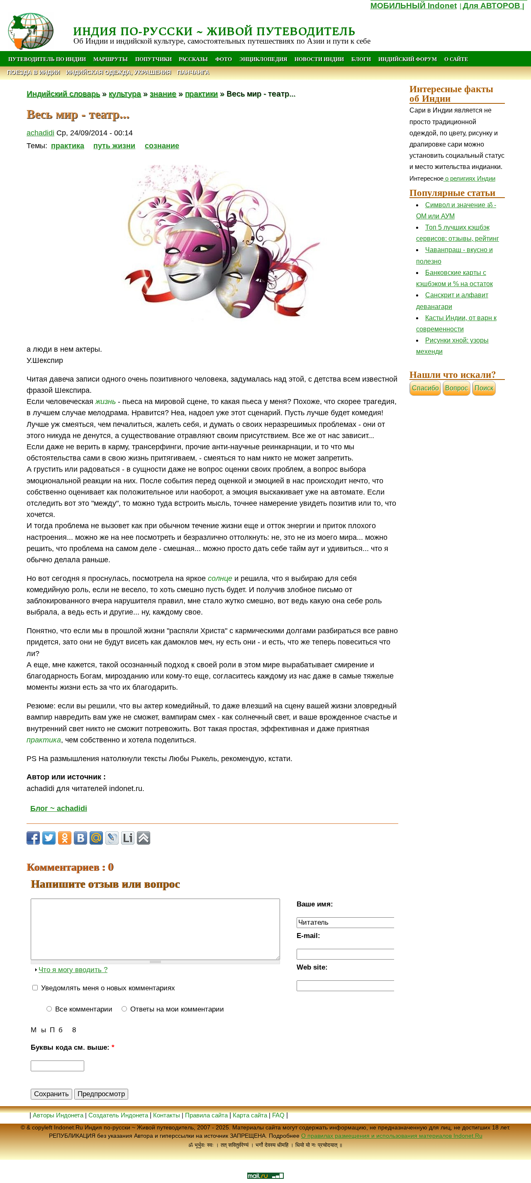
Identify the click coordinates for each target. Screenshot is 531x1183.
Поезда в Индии (33, 72)
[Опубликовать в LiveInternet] (127, 838)
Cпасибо (425, 388)
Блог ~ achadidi (58, 808)
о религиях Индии (469, 178)
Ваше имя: (315, 904)
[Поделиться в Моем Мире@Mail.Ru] (96, 838)
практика (67, 146)
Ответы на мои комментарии (176, 1009)
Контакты (167, 1115)
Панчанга (193, 72)
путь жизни (114, 146)
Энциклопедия (263, 59)
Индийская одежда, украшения (118, 72)
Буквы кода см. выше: (72, 1047)
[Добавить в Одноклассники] (64, 838)
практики (201, 93)
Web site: (312, 967)
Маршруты (110, 59)
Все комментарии (82, 1009)
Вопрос (456, 388)
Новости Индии (319, 59)
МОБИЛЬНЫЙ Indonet (413, 5)
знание (163, 93)
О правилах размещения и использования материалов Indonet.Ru (391, 1135)
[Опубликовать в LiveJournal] (112, 838)
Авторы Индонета (58, 1115)
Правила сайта (206, 1115)
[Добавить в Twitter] (49, 838)
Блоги (361, 59)
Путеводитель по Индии (47, 59)
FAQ (278, 1115)
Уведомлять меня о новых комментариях (107, 988)
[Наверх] (143, 838)
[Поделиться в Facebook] (33, 838)
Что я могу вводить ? (73, 970)
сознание (162, 146)
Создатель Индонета (118, 1115)
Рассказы (193, 59)
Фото (223, 59)
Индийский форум (407, 59)
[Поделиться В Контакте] (80, 838)
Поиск (484, 388)
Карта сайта (250, 1115)
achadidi (40, 133)
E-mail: (308, 936)
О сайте (456, 59)
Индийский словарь (63, 93)
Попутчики (154, 59)
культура (125, 93)
